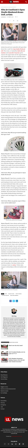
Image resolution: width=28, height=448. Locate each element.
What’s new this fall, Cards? (16, 345)
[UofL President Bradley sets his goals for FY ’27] (4, 353)
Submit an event (4, 391)
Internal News (4, 379)
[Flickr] (8, 444)
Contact (2, 409)
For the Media (4, 393)
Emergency (3, 404)
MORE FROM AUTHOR (13, 342)
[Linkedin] (12, 444)
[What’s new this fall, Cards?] (4, 347)
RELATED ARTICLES (5, 342)
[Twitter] (19, 444)
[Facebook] (4, 444)
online (14, 265)
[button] (26, 2)
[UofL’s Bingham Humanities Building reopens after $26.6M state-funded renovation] (4, 360)
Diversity (3, 402)
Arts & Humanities (4, 7)
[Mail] (15, 444)
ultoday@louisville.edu (16, 436)
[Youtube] (23, 444)
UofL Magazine (4, 377)
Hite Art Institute (18, 293)
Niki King (4, 17)
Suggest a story (4, 386)
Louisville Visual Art (14, 52)
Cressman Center (11, 293)
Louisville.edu (14, 433)
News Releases (4, 375)
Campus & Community (12, 7)
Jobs (2, 406)
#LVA (6, 293)
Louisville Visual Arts (5, 295)
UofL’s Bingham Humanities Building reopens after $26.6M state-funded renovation (16, 360)
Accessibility (3, 400)
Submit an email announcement (8, 388)
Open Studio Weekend (14, 295)
